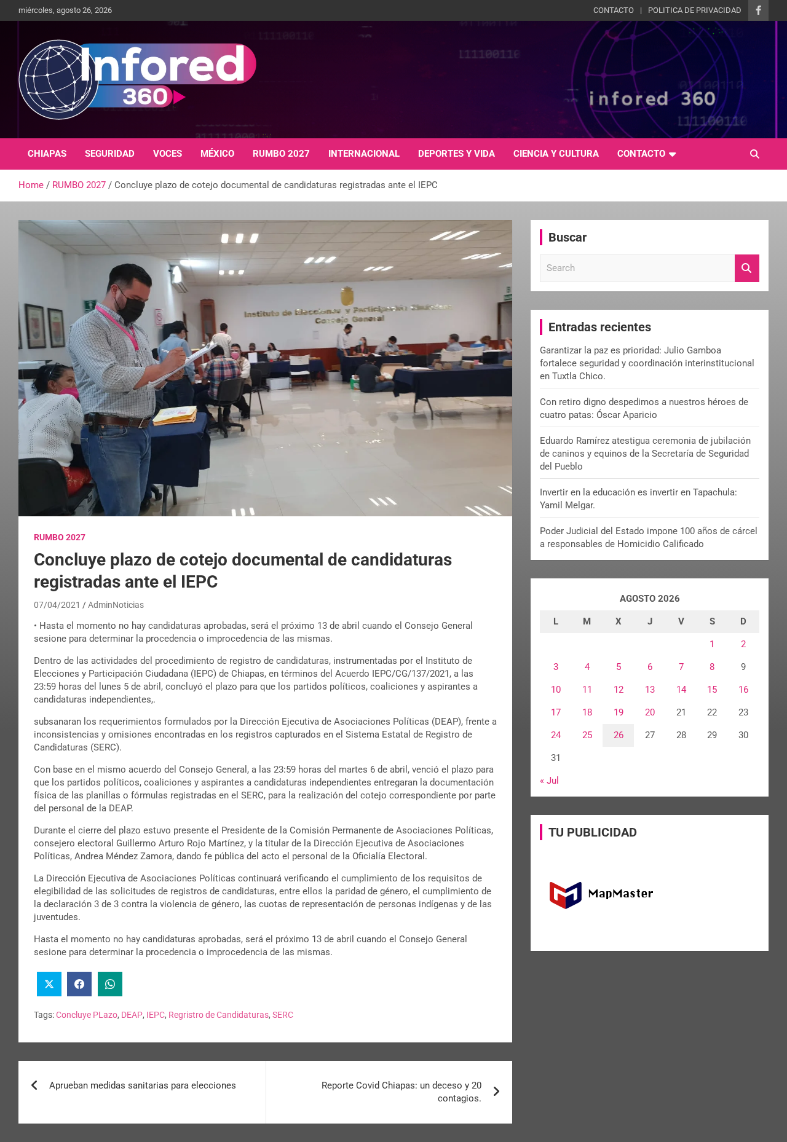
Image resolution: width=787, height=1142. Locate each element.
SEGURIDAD (110, 153)
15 (712, 689)
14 (681, 689)
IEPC (155, 1015)
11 (587, 689)
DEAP (132, 1015)
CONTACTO (613, 10)
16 (743, 689)
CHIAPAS (47, 153)
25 (587, 735)
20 (650, 712)
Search (747, 268)
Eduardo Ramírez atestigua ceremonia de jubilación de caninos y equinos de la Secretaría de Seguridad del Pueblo (645, 453)
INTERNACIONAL (364, 153)
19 (618, 712)
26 (618, 735)
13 (650, 689)
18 (587, 712)
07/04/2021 (57, 605)
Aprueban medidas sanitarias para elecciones (142, 1085)
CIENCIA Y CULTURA (556, 153)
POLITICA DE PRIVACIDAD (695, 10)
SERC (282, 1015)
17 (556, 712)
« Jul (549, 780)
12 (618, 689)
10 (556, 689)
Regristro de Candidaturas (218, 1015)
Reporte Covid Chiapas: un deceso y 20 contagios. (401, 1092)
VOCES (167, 153)
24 (556, 735)
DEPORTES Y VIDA (456, 153)
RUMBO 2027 (281, 153)
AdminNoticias (116, 605)
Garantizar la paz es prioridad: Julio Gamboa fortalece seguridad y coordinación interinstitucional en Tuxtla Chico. (647, 363)
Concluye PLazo (86, 1015)
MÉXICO (217, 153)
